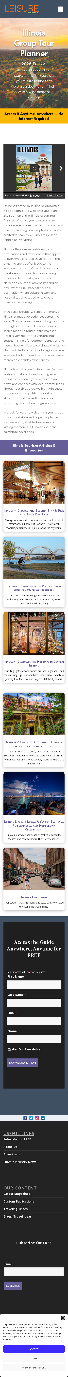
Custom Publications (18, 1201)
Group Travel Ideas (17, 1216)
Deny (34, 1358)
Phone (12, 1031)
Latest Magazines (16, 1194)
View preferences (34, 1367)
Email (12, 1013)
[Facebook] (25, 1118)
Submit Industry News (19, 1162)
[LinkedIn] (43, 1118)
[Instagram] (37, 1118)
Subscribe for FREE (17, 1139)
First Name (16, 976)
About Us (10, 1147)
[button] (63, 1318)
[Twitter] (31, 1118)
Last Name (16, 995)
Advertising (11, 1154)
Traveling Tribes (15, 1209)
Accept (34, 1349)
